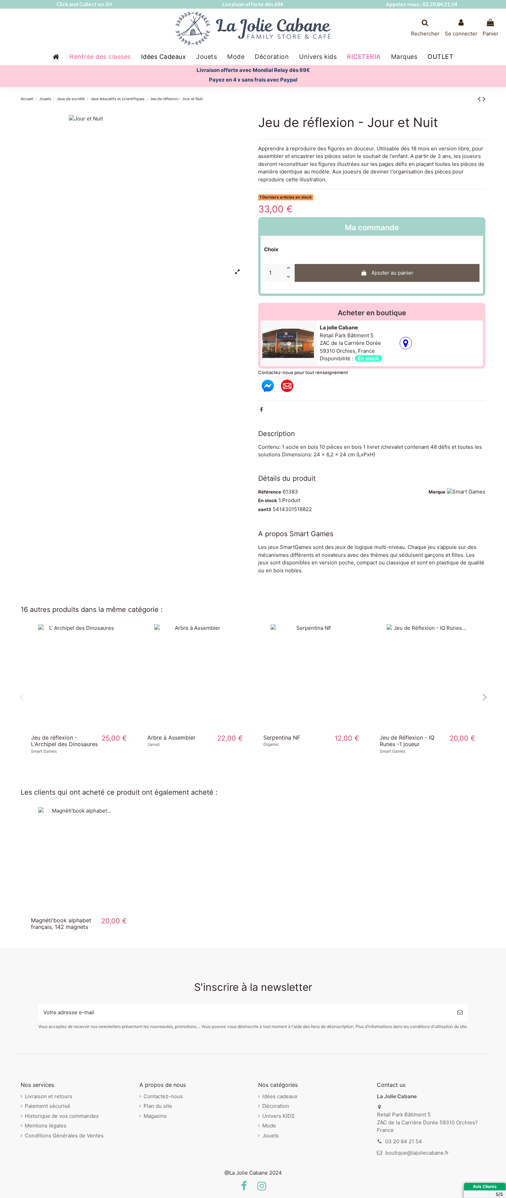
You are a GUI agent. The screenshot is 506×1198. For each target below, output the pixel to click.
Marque (437, 492)
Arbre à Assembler (171, 737)
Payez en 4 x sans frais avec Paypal (253, 79)
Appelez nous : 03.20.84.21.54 (421, 4)
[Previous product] (480, 98)
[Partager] (261, 409)
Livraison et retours (48, 1096)
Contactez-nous (163, 1096)
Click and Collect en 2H (84, 4)
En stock (267, 500)
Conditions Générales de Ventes (64, 1135)
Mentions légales (45, 1125)
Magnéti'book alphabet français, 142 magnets (61, 923)
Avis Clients (485, 1186)
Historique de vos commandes (62, 1116)
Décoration (275, 1106)
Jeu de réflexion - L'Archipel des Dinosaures (64, 741)
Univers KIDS (278, 1116)
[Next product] (484, 98)
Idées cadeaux (279, 1096)
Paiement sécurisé (47, 1106)
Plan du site (158, 1106)
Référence (269, 492)
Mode (269, 1125)
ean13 (264, 509)
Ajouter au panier (392, 272)
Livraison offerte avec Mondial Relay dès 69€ (253, 70)
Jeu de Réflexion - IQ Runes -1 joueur (407, 741)
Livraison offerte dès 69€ (253, 4)
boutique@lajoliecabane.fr (417, 1152)
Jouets (270, 1135)
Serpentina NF (281, 737)
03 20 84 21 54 (403, 1141)
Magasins (155, 1116)
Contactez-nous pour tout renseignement (303, 372)
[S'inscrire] (460, 1013)
